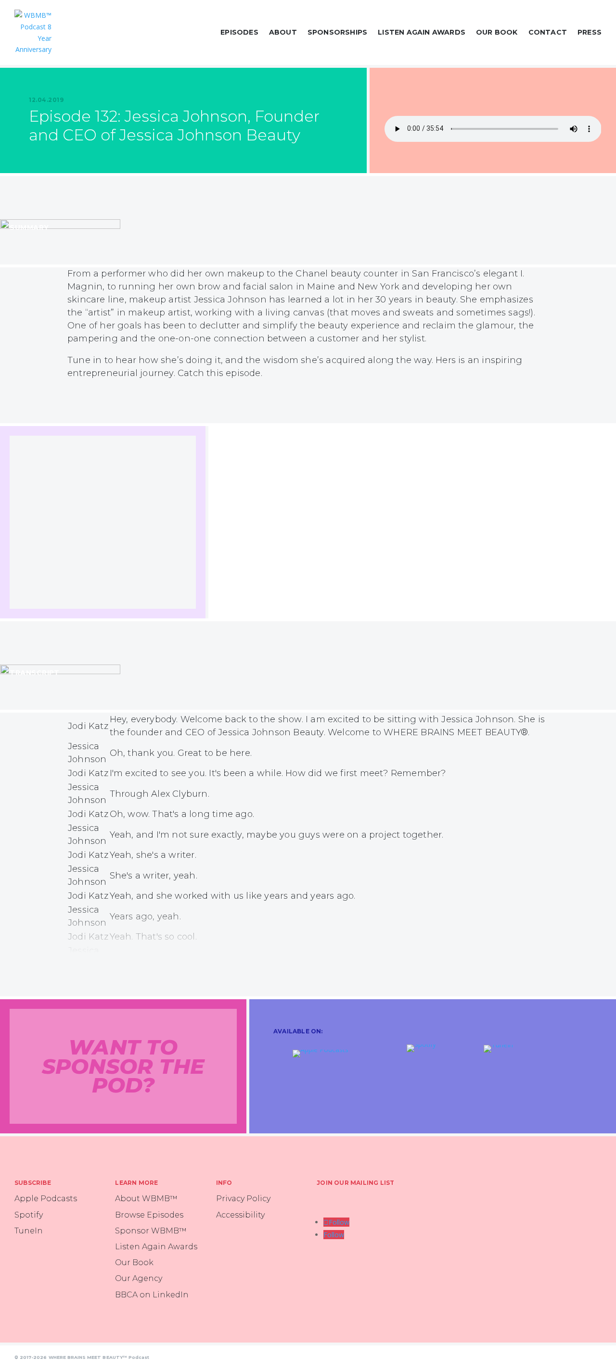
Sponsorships (337, 32)
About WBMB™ (146, 1198)
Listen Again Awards (421, 32)
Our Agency (138, 1278)
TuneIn (28, 1230)
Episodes (239, 32)
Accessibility (240, 1214)
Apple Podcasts (45, 1198)
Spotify (28, 1214)
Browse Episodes (149, 1214)
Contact (547, 32)
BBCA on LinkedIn (152, 1294)
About (283, 32)
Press (590, 32)
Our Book (497, 32)
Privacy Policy (243, 1198)
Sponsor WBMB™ (151, 1230)
